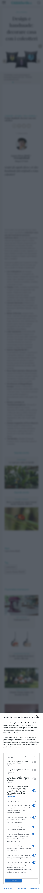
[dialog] (21, 803)
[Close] (38, 717)
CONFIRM (13, 880)
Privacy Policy (34, 889)
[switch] (34, 762)
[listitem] (21, 756)
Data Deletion (8, 889)
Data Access (21, 889)
